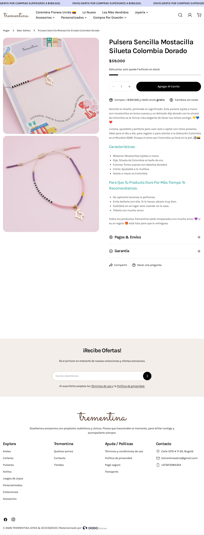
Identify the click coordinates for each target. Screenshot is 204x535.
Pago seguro (113, 465)
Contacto (60, 458)
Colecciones (10, 492)
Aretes (7, 451)
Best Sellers (24, 30)
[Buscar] (180, 15)
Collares (8, 458)
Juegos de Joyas (13, 478)
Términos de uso (101, 386)
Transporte (111, 471)
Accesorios (10, 498)
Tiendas (59, 465)
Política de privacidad (118, 458)
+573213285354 (171, 465)
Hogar (6, 30)
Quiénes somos (63, 451)
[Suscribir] (147, 376)
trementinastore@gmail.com (179, 458)
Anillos (7, 471)
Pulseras (8, 465)
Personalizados (12, 485)
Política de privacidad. (131, 386)
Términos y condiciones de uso (124, 451)
